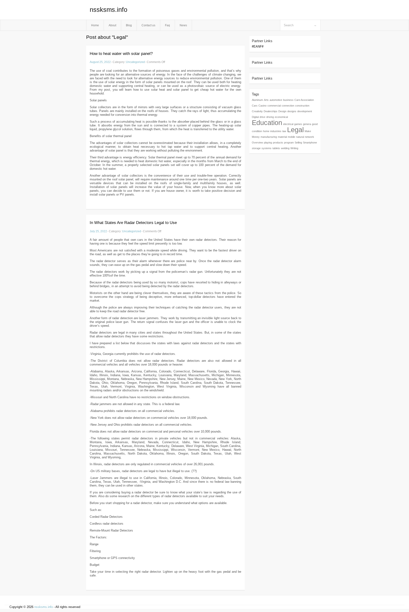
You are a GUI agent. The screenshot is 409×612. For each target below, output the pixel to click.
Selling (298, 142)
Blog (129, 25)
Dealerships (270, 111)
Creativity (257, 111)
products (278, 142)
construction (302, 105)
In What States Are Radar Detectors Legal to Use (133, 222)
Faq (167, 25)
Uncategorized (135, 61)
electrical (288, 124)
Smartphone (310, 142)
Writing (294, 148)
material (282, 136)
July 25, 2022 (98, 231)
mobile (291, 136)
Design (282, 111)
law (284, 131)
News (183, 25)
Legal (295, 130)
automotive (276, 99)
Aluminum (257, 99)
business (288, 99)
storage (256, 148)
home (266, 131)
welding (285, 148)
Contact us (148, 25)
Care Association (304, 99)
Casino (262, 105)
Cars (255, 105)
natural (300, 136)
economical (281, 117)
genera (307, 124)
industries (275, 131)
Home (95, 25)
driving (270, 117)
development (304, 111)
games (298, 124)
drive (262, 117)
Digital (255, 117)
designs (291, 111)
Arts (266, 99)
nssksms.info (108, 9)
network (309, 136)
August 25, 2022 (100, 61)
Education (267, 122)
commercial (274, 105)
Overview (257, 142)
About (112, 25)
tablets (276, 148)
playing (268, 142)
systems (266, 148)
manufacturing (269, 136)
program (289, 142)
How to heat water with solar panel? (121, 53)
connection (288, 105)
